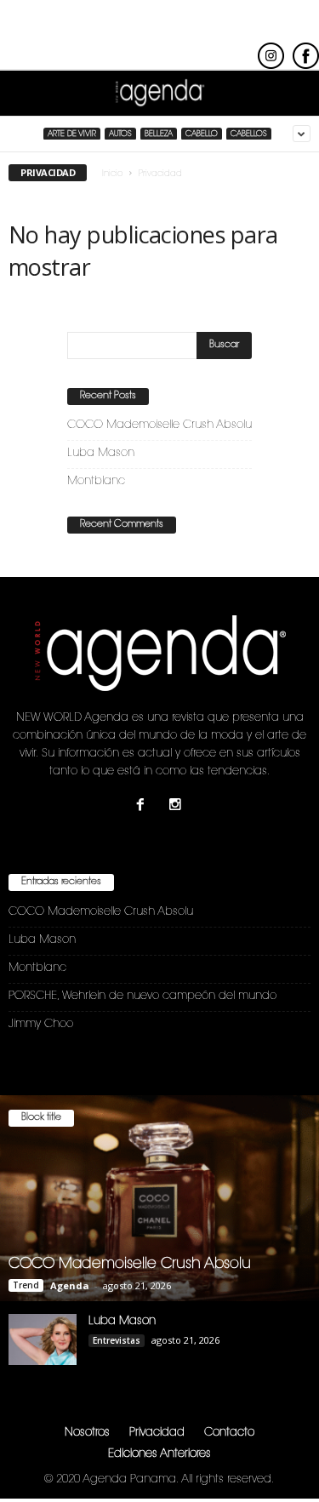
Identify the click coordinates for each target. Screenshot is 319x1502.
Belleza (159, 134)
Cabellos (249, 134)
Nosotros (87, 1432)
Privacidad (157, 1432)
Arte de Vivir (72, 134)
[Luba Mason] (43, 1339)
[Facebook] (144, 807)
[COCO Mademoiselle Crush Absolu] (159, 1198)
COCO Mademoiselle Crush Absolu (159, 425)
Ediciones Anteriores (159, 1453)
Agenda (69, 1285)
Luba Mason (100, 453)
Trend (26, 1285)
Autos (120, 134)
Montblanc (96, 481)
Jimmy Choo (41, 1024)
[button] (292, 93)
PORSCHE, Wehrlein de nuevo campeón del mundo (142, 996)
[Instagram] (177, 807)
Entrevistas (116, 1340)
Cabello (201, 134)
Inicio (112, 174)
